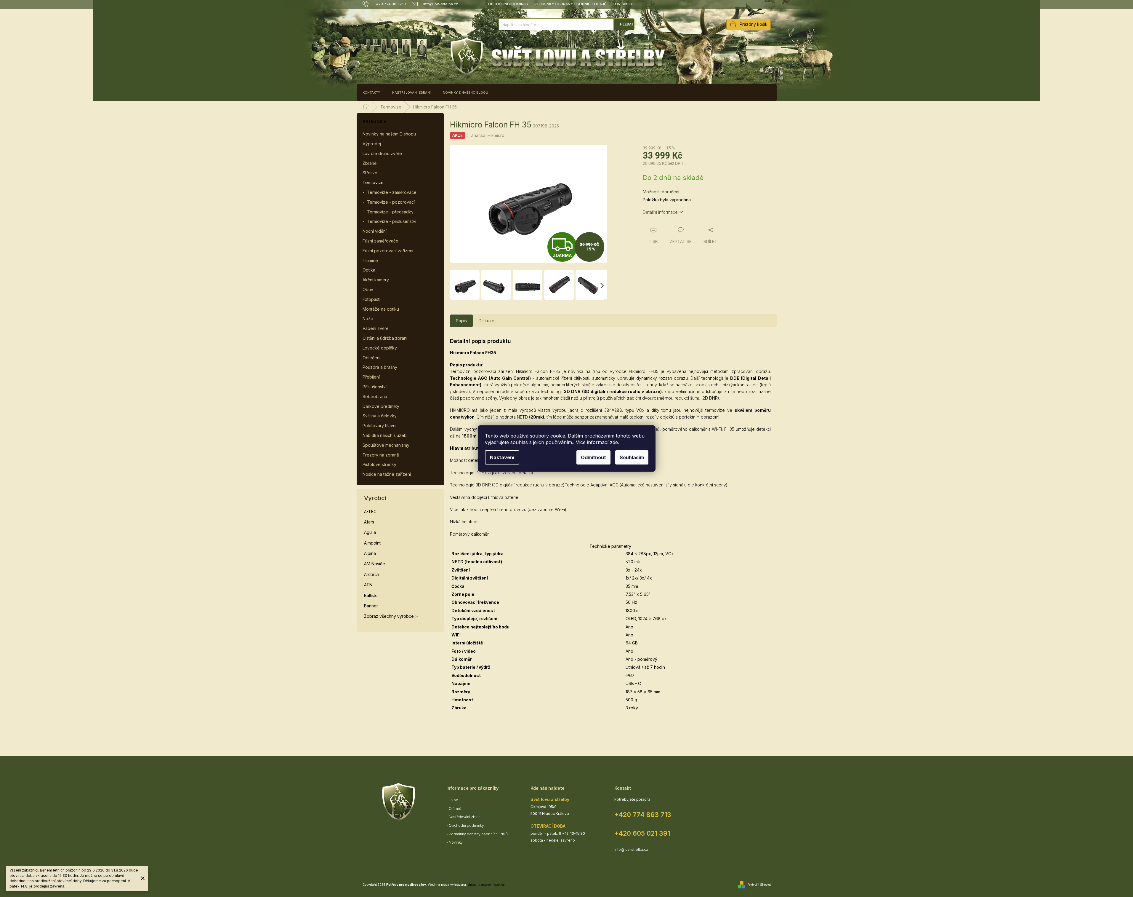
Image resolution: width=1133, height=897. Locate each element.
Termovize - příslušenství (391, 221)
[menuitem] (371, 92)
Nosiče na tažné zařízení (387, 474)
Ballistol (371, 595)
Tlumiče (370, 260)
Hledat (626, 24)
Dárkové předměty (381, 406)
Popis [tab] (461, 320)
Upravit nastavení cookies (486, 884)
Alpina (370, 553)
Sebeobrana (375, 396)
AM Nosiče (374, 563)
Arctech (371, 574)
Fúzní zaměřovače (380, 240)
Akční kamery (376, 279)
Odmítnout (593, 457)
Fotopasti (371, 299)
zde (614, 442)
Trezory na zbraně (381, 454)
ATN (368, 584)
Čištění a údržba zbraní (385, 338)
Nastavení (502, 457)
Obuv (368, 289)
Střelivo (370, 172)
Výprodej (372, 143)
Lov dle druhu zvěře (382, 153)
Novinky (456, 842)
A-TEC (370, 511)
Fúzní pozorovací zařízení (388, 250)
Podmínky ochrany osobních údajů (570, 4)
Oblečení (371, 357)
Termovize (373, 182)
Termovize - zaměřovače (391, 192)
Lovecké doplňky (380, 347)
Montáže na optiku (381, 309)
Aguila (370, 532)
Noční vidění (375, 231)
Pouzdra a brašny (380, 367)
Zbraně (369, 163)
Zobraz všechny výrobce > (391, 616)
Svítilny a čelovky (380, 415)
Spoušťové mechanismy (386, 445)
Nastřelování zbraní (465, 817)
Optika (369, 269)
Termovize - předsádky (390, 211)
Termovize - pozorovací (391, 202)
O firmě (455, 808)
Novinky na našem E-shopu (389, 133)
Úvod (453, 800)
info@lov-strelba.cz (631, 849)
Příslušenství (375, 386)
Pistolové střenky (379, 464)
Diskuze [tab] (486, 320)
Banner (371, 605)
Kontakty (623, 4)
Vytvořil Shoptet (759, 884)
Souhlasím (632, 457)
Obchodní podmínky (508, 4)
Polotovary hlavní (379, 425)
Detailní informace (660, 212)
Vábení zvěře (376, 328)
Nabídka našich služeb (385, 435)
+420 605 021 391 (642, 833)
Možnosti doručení (661, 191)
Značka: (487, 135)
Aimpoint (372, 542)
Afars (369, 521)
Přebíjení (371, 376)
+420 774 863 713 (642, 814)
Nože (368, 318)
